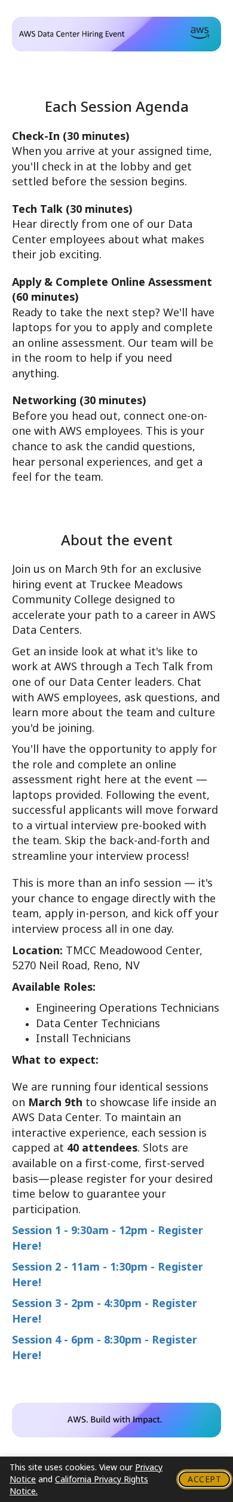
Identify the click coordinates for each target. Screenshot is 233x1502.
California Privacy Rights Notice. (79, 1485)
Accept (204, 1479)
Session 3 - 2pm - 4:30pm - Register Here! (104, 1311)
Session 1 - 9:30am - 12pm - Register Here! (107, 1238)
